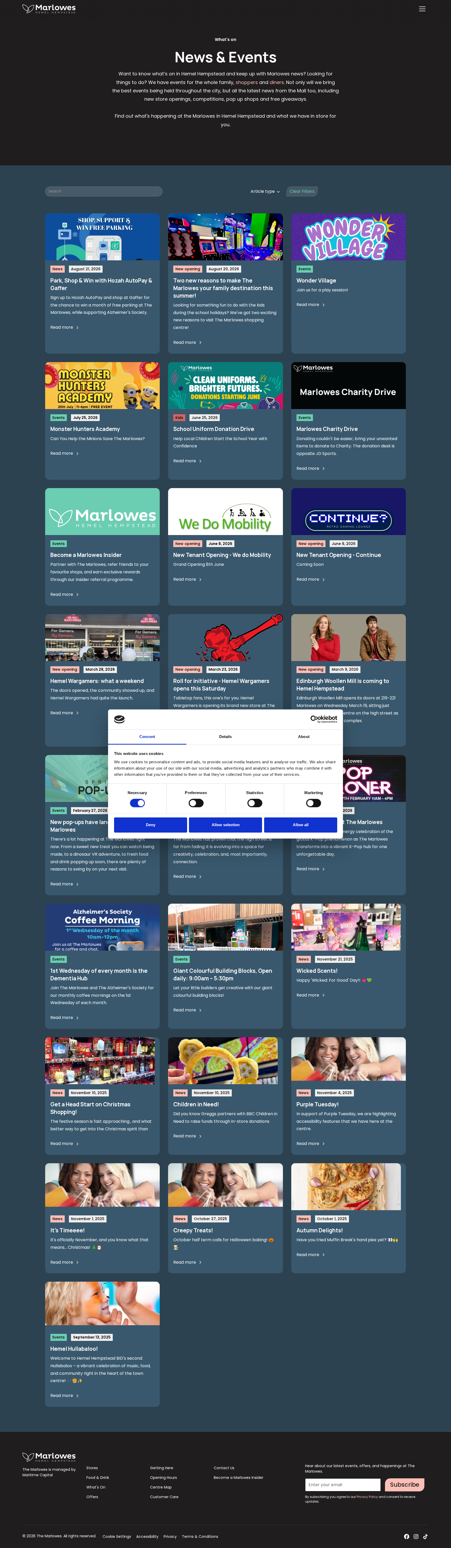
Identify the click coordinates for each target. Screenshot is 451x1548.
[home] (48, 9)
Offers (92, 1496)
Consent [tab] (147, 736)
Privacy (170, 1536)
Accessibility (147, 1536)
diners (277, 82)
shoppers (247, 82)
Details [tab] (225, 736)
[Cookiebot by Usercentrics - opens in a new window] (314, 719)
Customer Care (164, 1496)
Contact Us (224, 1468)
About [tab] (304, 736)
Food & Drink (97, 1477)
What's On (95, 1487)
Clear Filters (302, 191)
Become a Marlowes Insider (238, 1477)
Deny (150, 825)
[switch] (196, 803)
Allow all (300, 825)
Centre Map (161, 1487)
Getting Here (161, 1468)
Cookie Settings (117, 1536)
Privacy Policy (368, 1497)
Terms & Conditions (200, 1536)
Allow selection (226, 825)
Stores (92, 1468)
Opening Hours (163, 1477)
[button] (422, 9)
